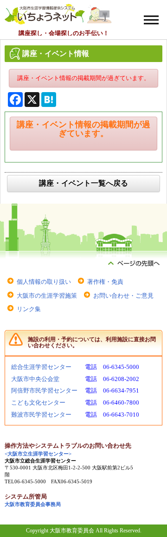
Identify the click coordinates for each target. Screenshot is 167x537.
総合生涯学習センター (41, 366)
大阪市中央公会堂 (35, 378)
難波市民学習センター (41, 414)
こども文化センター (38, 402)
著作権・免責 (105, 281)
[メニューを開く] (151, 19)
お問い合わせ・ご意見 (123, 295)
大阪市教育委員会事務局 (33, 504)
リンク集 (29, 309)
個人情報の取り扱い (44, 281)
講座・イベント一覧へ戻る (83, 183)
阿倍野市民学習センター (44, 390)
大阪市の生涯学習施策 (47, 295)
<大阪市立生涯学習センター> (38, 453)
